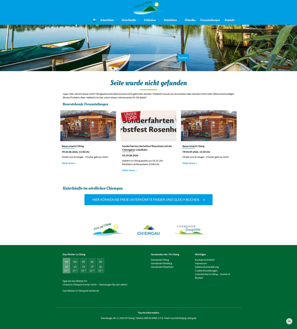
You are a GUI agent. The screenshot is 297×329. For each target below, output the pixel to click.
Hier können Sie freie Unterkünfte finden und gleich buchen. (146, 199)
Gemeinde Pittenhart (162, 266)
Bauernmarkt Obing (73, 146)
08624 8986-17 (152, 317)
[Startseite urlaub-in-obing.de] (94, 20)
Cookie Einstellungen (206, 270)
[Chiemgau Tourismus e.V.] (148, 229)
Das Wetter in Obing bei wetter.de (81, 290)
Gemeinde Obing (160, 259)
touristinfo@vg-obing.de (183, 317)
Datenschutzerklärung (207, 266)
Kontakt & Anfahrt (205, 259)
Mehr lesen (68, 163)
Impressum (201, 263)
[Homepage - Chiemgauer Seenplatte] (189, 229)
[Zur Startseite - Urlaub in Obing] (148, 7)
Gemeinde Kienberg (161, 263)
